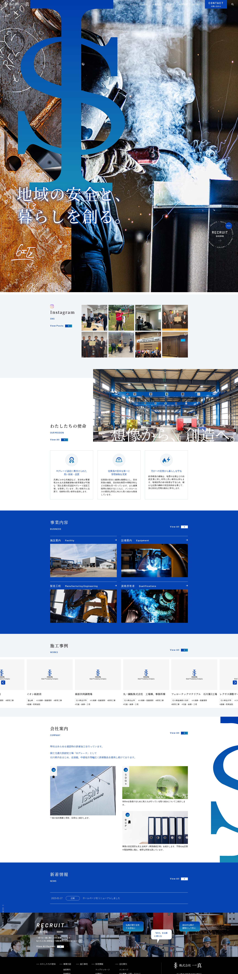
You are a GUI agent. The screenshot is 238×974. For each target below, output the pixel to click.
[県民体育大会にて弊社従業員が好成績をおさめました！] (121, 318)
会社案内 (196, 4)
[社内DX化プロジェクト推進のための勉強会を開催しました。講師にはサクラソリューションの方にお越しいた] (94, 318)
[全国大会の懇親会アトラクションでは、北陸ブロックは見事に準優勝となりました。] (148, 345)
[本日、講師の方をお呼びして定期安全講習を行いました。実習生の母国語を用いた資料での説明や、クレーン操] (148, 318)
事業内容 (156, 4)
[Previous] (3, 682)
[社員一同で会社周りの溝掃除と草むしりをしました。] (121, 345)
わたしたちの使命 (139, 4)
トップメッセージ (102, 969)
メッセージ (123, 969)
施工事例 (169, 4)
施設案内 (67, 969)
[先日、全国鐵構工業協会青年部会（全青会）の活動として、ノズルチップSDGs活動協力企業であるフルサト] (175, 318)
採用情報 (182, 4)
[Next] (235, 682)
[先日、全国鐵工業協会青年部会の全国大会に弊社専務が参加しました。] (175, 345)
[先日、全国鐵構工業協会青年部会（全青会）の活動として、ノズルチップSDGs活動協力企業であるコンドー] (94, 345)
